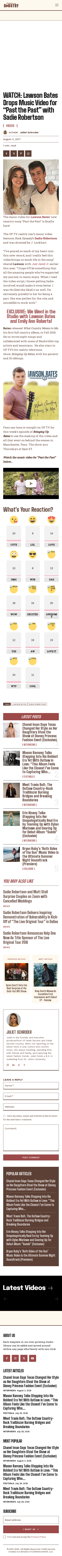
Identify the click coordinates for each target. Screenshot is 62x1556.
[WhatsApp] (28, 153)
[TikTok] (19, 1064)
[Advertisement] (31, 53)
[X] (13, 153)
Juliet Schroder (29, 132)
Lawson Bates (19, 704)
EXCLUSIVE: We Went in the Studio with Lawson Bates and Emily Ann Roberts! (31, 316)
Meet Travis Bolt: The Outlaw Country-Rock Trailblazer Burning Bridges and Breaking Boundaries (37, 792)
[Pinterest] (21, 153)
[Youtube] (32, 1358)
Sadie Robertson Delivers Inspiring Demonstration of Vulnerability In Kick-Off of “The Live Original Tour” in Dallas (30, 917)
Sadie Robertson (37, 704)
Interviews (29, 744)
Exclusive (29, 869)
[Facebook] (6, 153)
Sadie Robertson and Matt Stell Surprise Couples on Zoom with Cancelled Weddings (25, 896)
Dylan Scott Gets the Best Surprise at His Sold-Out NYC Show (16, 988)
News (6, 906)
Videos (10, 125)
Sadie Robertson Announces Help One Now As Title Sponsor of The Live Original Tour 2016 (29, 938)
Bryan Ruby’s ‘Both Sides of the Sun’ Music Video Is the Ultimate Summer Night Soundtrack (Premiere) (40, 856)
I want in (29, 1529)
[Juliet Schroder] (6, 132)
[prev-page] (5, 1299)
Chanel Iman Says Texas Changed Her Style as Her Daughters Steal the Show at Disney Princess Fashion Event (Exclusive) (39, 732)
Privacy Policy (38, 1536)
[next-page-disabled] (56, 1299)
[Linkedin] (13, 1064)
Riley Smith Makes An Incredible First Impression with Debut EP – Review (45, 996)
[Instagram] (8, 1064)
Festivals (29, 776)
